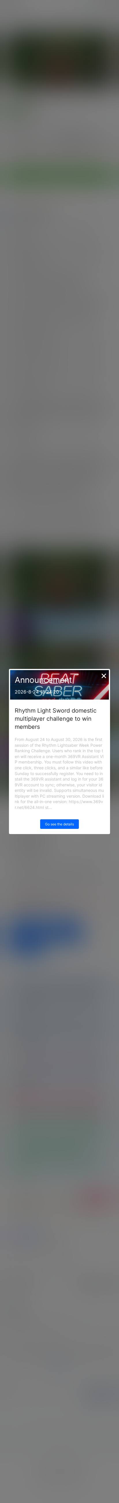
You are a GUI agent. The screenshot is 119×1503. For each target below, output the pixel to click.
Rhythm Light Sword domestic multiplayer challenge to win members (55, 718)
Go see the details (59, 824)
